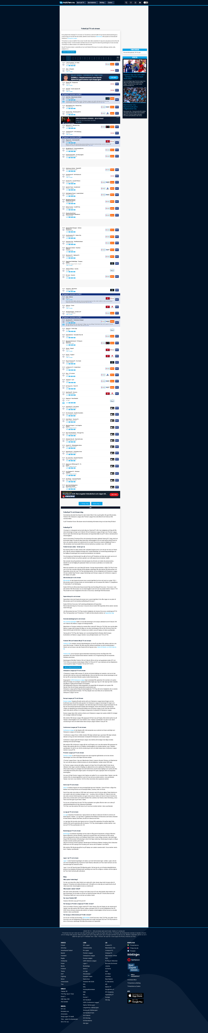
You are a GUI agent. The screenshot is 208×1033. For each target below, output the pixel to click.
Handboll (63, 955)
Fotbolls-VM (66, 643)
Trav (62, 984)
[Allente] (112, 64)
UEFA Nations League (89, 961)
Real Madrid (109, 979)
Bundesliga (66, 833)
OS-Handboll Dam (88, 1013)
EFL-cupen (86, 945)
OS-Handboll (87, 1000)
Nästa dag (96, 503)
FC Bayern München (111, 961)
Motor (63, 979)
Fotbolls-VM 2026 (88, 981)
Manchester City (110, 948)
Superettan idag (109, 613)
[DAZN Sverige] (112, 263)
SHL (84, 984)
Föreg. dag (85, 503)
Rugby (63, 958)
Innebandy (64, 961)
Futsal (62, 963)
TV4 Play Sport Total (67, 994)
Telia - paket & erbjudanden (69, 1019)
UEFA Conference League (91, 1002)
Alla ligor (85, 1023)
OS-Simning (86, 1018)
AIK (106, 984)
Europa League (67, 701)
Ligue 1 (65, 861)
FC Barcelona (109, 981)
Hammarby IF (109, 994)
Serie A (65, 787)
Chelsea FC (108, 953)
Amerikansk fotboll (66, 950)
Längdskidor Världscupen (91, 1007)
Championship (87, 948)
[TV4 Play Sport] (108, 298)
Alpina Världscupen (89, 1005)
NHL (84, 987)
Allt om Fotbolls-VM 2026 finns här (72, 667)
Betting (102, 2)
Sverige (107, 997)
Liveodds (70, 71)
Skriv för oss (65, 1022)
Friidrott (63, 968)
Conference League (68, 730)
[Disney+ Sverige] (112, 270)
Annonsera (64, 1014)
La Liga (65, 815)
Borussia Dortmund (111, 963)
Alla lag (107, 1000)
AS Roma (108, 968)
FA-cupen (86, 950)
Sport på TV (80, 2)
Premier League (67, 755)
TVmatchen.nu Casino (133, 986)
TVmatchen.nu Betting (133, 983)
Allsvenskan (99, 36)
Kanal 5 (63, 996)
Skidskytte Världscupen (90, 1010)
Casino (110, 2)
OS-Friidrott (86, 1015)
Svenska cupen (87, 976)
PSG (106, 958)
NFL (84, 994)
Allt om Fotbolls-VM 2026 (68, 51)
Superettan (86, 979)
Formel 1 (85, 997)
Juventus (108, 976)
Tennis (63, 971)
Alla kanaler (64, 1001)
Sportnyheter (92, 2)
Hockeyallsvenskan (89, 989)
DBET (67, 65)
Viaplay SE (64, 991)
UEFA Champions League (78, 680)
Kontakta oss (65, 1011)
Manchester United (111, 955)
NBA (84, 992)
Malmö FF (108, 987)
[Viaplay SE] (107, 64)
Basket (63, 953)
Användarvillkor (132, 980)
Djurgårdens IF (109, 989)
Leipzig (107, 966)
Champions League (72, 38)
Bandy (63, 966)
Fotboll (63, 945)
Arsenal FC (108, 945)
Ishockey (63, 948)
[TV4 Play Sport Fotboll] (108, 141)
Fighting (63, 976)
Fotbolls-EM (66, 653)
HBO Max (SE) (65, 999)
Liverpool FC (109, 950)
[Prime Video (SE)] (107, 98)
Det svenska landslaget (69, 621)
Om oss (63, 1009)
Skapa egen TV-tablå (67, 1016)
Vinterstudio (64, 981)
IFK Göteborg (109, 992)
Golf (62, 974)
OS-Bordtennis (87, 1020)
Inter (106, 971)
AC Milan (108, 974)
